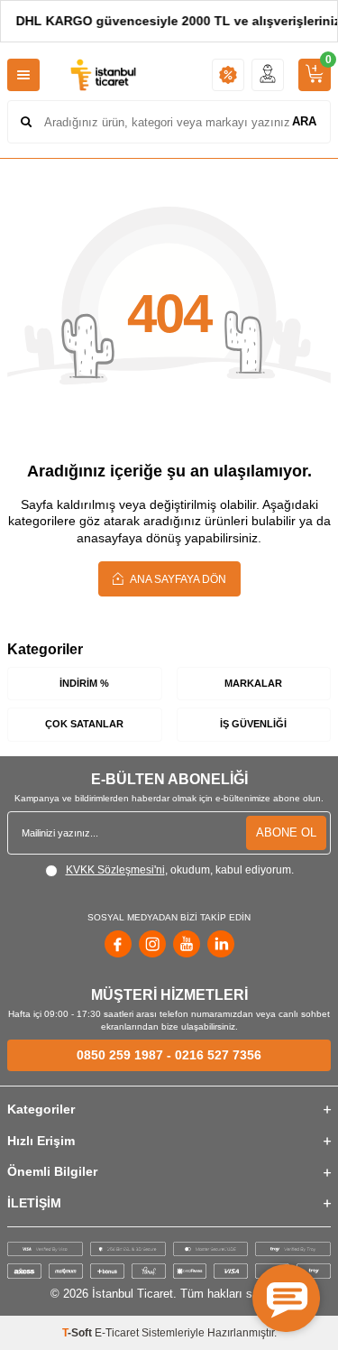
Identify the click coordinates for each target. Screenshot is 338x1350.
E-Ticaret (117, 1333)
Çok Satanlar (84, 723)
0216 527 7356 (218, 1055)
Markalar (253, 683)
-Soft (78, 1333)
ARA (304, 121)
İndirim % (84, 683)
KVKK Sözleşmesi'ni (115, 870)
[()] (314, 75)
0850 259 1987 (120, 1055)
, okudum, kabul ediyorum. (180, 870)
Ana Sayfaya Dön (177, 579)
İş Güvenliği (253, 723)
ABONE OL (286, 832)
